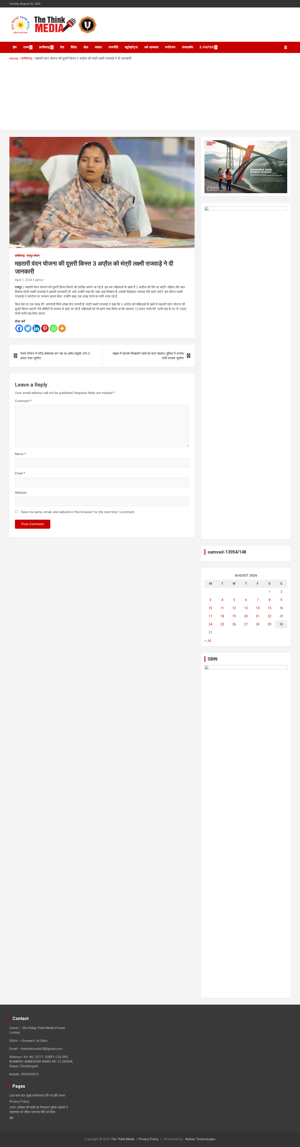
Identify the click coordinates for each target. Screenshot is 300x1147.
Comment (23, 401)
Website (21, 493)
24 (210, 624)
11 (222, 608)
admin (39, 280)
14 (257, 608)
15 (269, 608)
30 (281, 624)
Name (20, 454)
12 (234, 608)
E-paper (207, 47)
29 (269, 624)
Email (20, 473)
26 (234, 624)
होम (15, 47)
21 (257, 616)
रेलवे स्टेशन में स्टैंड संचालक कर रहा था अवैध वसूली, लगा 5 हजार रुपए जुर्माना (55, 356)
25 (222, 624)
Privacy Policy (19, 1101)
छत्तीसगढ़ (44, 47)
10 (210, 608)
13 (246, 608)
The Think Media (122, 1139)
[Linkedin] (36, 328)
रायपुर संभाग (33, 255)
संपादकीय (187, 47)
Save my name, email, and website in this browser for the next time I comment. (78, 512)
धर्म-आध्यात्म (151, 47)
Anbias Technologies (200, 1139)
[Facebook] (19, 328)
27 (246, 624)
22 (269, 616)
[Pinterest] (45, 328)
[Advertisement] (150, 94)
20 (246, 616)
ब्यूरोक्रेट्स (131, 47)
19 (234, 616)
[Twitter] (28, 328)
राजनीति (113, 47)
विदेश (74, 47)
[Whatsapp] (53, 328)
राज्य (26, 47)
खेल (85, 47)
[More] (62, 328)
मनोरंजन (170, 47)
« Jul (207, 640)
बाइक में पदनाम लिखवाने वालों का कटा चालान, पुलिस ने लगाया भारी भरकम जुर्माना (148, 356)
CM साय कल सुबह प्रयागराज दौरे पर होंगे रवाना (37, 1096)
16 (281, 608)
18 (222, 616)
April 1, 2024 (23, 280)
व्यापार (98, 47)
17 (210, 616)
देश (62, 47)
